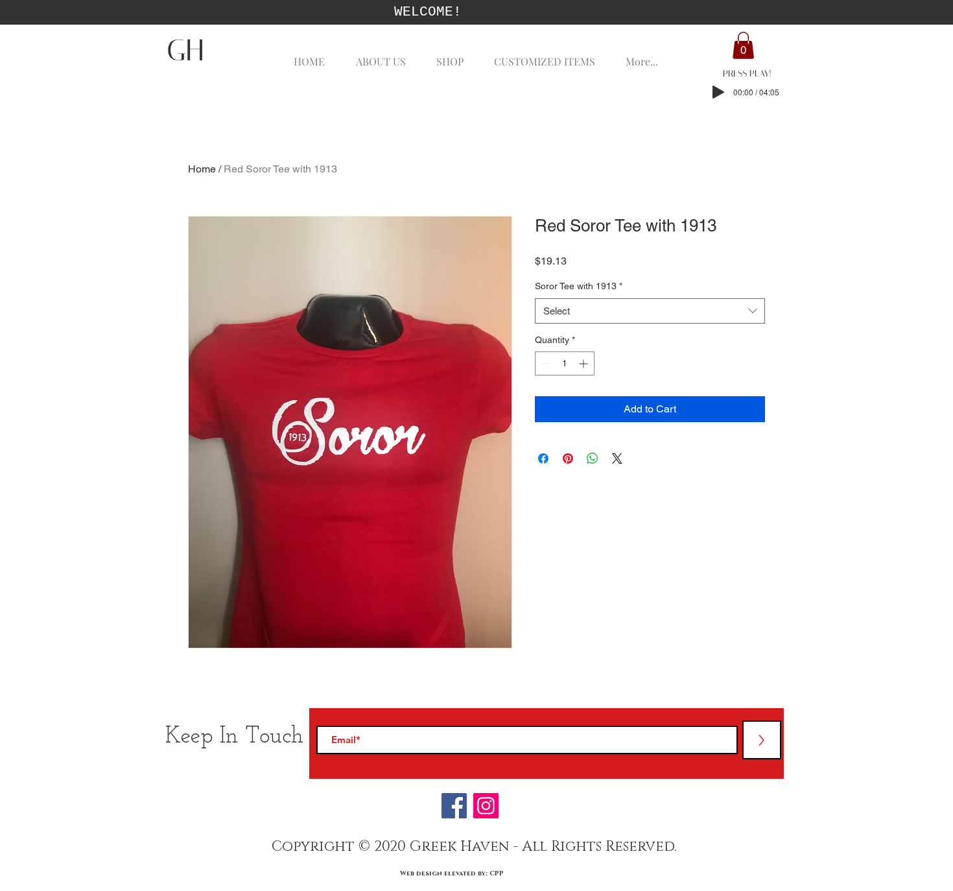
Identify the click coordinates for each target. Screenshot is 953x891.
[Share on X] (617, 458)
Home (202, 169)
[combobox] (650, 311)
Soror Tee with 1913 (578, 286)
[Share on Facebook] (543, 458)
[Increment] (584, 363)
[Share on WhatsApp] (592, 458)
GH (185, 50)
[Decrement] (545, 363)
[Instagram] (486, 805)
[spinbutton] (564, 363)
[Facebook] (454, 805)
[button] (743, 45)
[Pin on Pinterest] (568, 458)
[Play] (718, 92)
